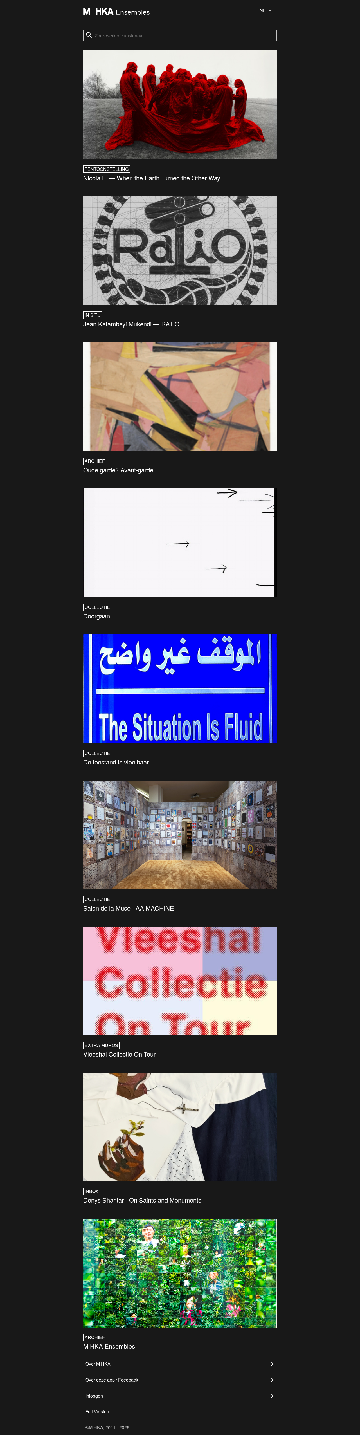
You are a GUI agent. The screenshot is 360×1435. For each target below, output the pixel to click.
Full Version (97, 1411)
